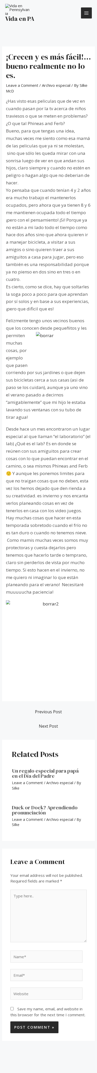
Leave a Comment (22, 85)
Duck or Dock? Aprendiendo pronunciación (45, 810)
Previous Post (48, 712)
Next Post (48, 726)
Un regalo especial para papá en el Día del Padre (45, 773)
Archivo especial (56, 85)
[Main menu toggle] (86, 12)
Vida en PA (19, 18)
